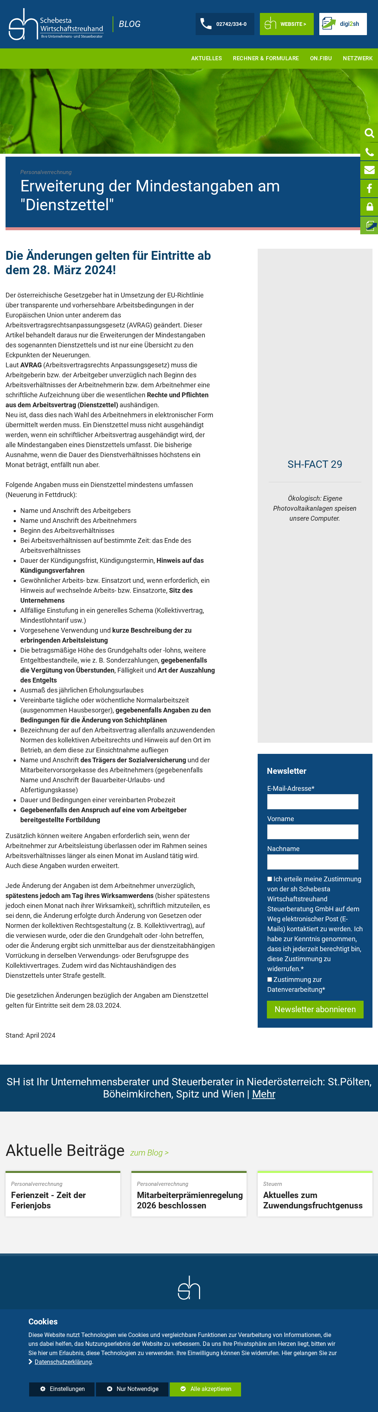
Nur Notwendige (127, 1390)
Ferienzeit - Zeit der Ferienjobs (48, 1200)
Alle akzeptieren (200, 1388)
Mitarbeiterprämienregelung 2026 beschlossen (190, 1200)
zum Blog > (149, 1152)
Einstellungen (57, 1390)
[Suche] (369, 133)
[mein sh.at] (369, 207)
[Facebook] (369, 188)
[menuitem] (207, 58)
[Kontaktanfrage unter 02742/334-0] (369, 151)
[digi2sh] (369, 225)
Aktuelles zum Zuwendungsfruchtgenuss (313, 1200)
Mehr (263, 1094)
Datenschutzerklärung (63, 1361)
